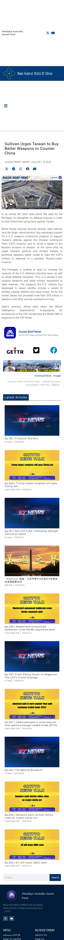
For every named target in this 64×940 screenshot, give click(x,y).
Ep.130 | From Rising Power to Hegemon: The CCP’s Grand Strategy (31, 676)
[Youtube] (53, 33)
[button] (6, 106)
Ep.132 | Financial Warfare (21, 438)
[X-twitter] (47, 33)
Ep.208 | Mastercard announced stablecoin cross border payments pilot (30, 628)
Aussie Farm (45, 930)
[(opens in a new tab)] (32, 420)
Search (55, 877)
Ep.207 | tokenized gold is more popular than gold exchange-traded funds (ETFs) (31, 724)
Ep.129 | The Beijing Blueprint (24, 769)
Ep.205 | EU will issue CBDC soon (26, 862)
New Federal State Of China (35, 73)
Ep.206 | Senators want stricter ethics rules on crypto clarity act (29, 816)
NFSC (7, 930)
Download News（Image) (47, 375)
